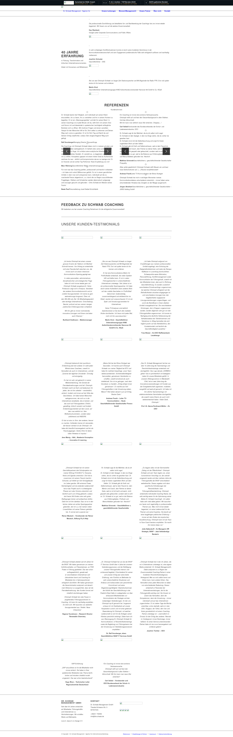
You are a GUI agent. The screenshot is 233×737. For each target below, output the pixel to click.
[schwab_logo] (77, 11)
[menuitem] (108, 11)
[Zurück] (66, 151)
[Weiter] (107, 151)
